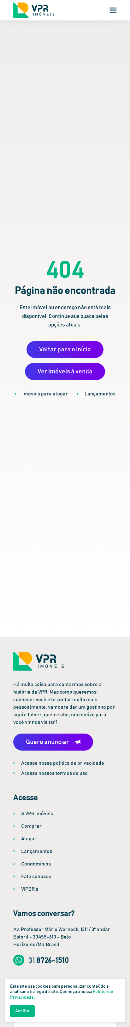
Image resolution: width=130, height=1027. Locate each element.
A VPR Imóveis (37, 813)
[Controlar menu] (113, 10)
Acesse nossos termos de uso (54, 773)
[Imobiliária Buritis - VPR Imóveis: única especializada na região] (33, 10)
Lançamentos (100, 393)
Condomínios (36, 863)
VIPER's (29, 889)
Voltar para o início (65, 349)
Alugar (29, 838)
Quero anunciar (47, 742)
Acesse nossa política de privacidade (62, 763)
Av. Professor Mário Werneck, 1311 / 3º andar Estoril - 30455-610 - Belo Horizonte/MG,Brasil (61, 937)
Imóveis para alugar (45, 393)
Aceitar (22, 1011)
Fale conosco (36, 876)
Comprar (31, 826)
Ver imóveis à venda (65, 371)
